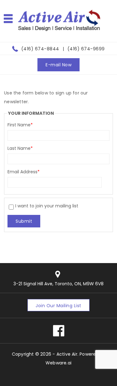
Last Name (20, 148)
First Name (20, 125)
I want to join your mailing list (46, 206)
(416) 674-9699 (86, 49)
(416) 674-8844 (40, 49)
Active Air (66, 354)
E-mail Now (58, 65)
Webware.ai (58, 363)
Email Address (23, 172)
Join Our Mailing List (58, 305)
